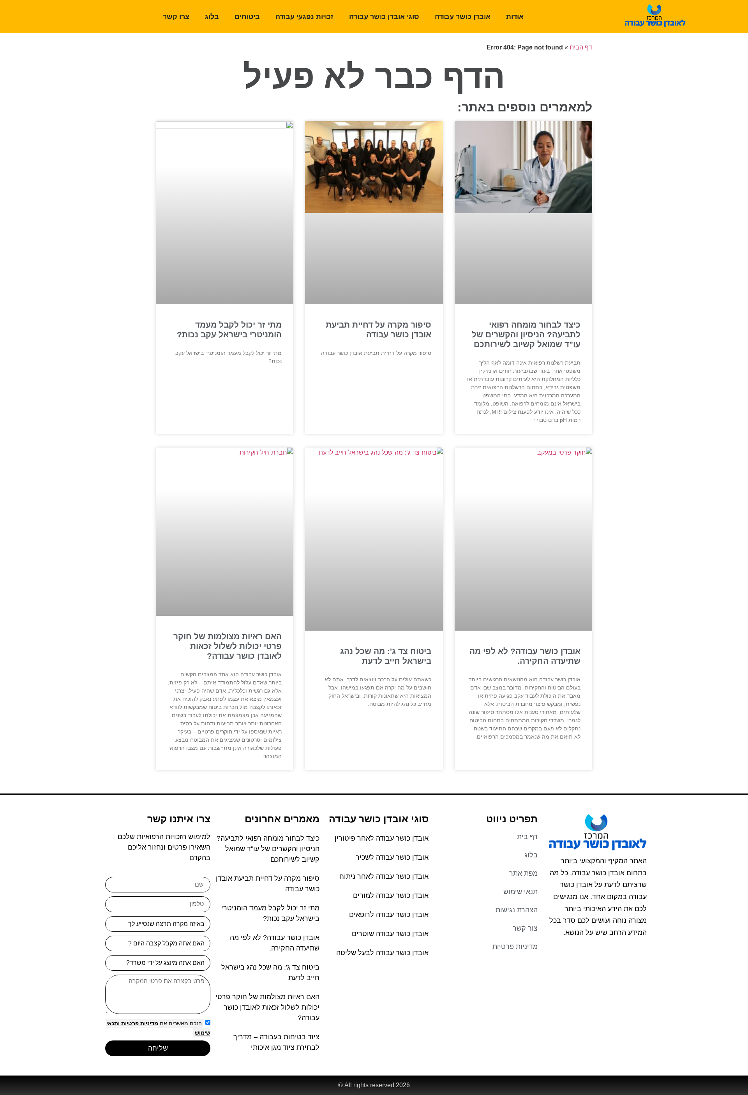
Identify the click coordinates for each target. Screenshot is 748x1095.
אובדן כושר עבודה (462, 17)
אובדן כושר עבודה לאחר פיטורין (382, 838)
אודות (515, 17)
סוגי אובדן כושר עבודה (384, 17)
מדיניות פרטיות (139, 1023)
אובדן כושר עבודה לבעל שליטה (382, 953)
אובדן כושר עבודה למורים (391, 895)
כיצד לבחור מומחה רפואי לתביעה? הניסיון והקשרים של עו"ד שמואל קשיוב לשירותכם (526, 334)
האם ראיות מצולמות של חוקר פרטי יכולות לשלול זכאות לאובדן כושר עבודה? (227, 646)
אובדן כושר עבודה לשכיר (392, 857)
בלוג (212, 17)
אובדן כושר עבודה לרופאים (389, 915)
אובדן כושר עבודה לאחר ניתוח (384, 876)
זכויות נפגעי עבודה (304, 17)
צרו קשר (176, 17)
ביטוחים (247, 17)
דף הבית (581, 47)
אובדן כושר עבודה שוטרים (390, 934)
